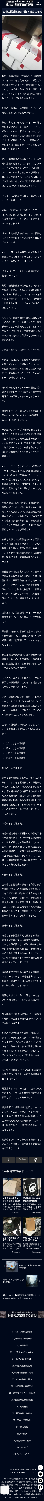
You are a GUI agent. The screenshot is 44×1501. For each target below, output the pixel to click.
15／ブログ (22, 1434)
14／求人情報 (22, 1427)
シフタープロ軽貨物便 (22, 1332)
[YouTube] (40, 1480)
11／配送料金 (22, 1407)
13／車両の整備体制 (22, 1420)
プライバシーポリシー (22, 1454)
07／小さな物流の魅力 (22, 1379)
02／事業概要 (22, 1345)
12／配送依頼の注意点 (22, 1413)
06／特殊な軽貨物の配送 (22, 1373)
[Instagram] (40, 1467)
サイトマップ (22, 1447)
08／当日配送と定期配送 (22, 1386)
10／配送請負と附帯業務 (22, 1400)
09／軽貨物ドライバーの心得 (22, 1393)
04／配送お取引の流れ (22, 1359)
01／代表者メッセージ (22, 1339)
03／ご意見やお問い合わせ (22, 1352)
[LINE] (40, 1474)
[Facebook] (40, 1487)
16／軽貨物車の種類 (22, 1441)
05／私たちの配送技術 (22, 1366)
